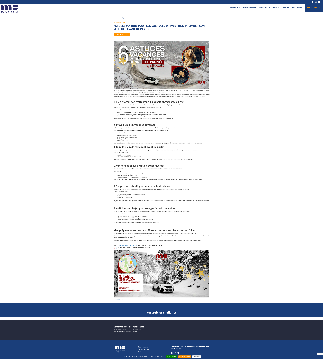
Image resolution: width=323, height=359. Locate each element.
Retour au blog (119, 18)
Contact (299, 8)
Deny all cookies (185, 356)
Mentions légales (143, 349)
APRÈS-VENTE (263, 8)
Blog (293, 8)
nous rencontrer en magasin (127, 245)
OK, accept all (172, 356)
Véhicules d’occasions (249, 8)
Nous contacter (143, 347)
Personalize (196, 356)
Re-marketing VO (274, 8)
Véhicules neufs (235, 8)
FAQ (139, 351)
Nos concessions (313, 8)
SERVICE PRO (285, 8)
